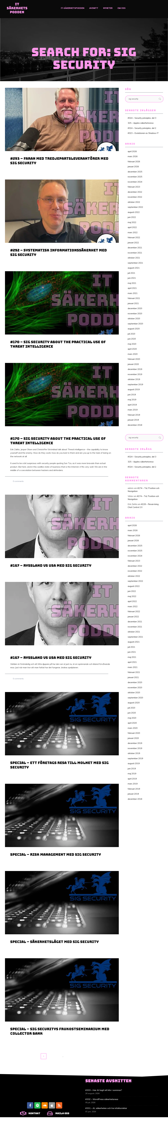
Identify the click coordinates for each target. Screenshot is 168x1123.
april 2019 (132, 404)
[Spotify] (37, 1105)
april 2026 (132, 151)
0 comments (18, 481)
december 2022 (135, 192)
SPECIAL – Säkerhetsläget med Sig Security (54, 941)
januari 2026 (133, 166)
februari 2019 (134, 415)
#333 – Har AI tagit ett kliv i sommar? (103, 1090)
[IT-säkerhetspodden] (17, 9)
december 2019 (135, 369)
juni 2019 (132, 394)
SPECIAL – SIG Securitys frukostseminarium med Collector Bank (59, 1031)
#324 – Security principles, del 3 (142, 118)
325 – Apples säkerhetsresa (140, 123)
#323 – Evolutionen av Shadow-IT (143, 133)
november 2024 (135, 182)
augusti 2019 (134, 389)
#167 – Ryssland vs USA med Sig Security (50, 565)
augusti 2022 (134, 212)
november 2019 (135, 374)
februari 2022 (134, 237)
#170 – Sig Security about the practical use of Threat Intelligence (58, 344)
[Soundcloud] (44, 1105)
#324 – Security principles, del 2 (142, 128)
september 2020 (135, 323)
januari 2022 (133, 242)
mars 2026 (133, 156)
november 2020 (135, 313)
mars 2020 (133, 354)
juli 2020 (131, 334)
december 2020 (135, 308)
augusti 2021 (134, 268)
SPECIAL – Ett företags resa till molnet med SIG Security (59, 765)
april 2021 (132, 288)
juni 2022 (132, 217)
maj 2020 (132, 344)
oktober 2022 (134, 202)
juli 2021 (131, 273)
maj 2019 (132, 399)
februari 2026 (134, 161)
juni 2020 (132, 339)
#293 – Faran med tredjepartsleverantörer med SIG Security (59, 160)
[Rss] (59, 1105)
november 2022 (135, 197)
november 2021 (135, 252)
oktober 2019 (134, 379)
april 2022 (132, 227)
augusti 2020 (134, 328)
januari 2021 (133, 303)
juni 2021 (132, 278)
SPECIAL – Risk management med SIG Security (55, 854)
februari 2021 (134, 298)
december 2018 (135, 425)
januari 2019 (133, 420)
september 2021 (135, 263)
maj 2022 (132, 222)
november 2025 (135, 176)
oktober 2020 (134, 318)
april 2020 (132, 349)
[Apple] (52, 1105)
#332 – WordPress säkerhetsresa (101, 1099)
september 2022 (135, 207)
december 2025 (135, 171)
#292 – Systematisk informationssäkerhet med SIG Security (58, 252)
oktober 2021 (134, 257)
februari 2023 (134, 187)
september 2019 (135, 384)
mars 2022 (133, 232)
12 (69, 1056)
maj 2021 (132, 283)
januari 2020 (133, 364)
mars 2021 (133, 293)
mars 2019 (133, 409)
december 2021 (135, 247)
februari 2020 (134, 359)
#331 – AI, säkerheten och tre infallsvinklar (106, 1108)
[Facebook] (30, 1105)
